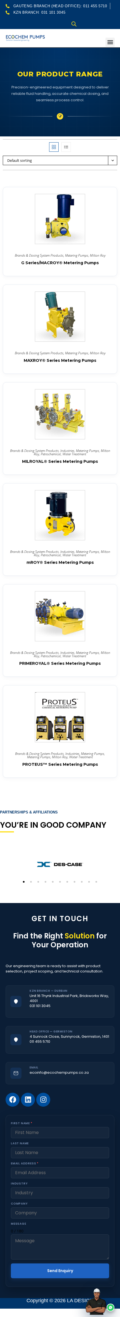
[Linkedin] (28, 1100)
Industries (67, 450)
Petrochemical (51, 454)
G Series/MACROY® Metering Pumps (60, 262)
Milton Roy (97, 255)
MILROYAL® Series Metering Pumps (60, 461)
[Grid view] (54, 147)
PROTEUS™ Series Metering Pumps (60, 764)
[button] (110, 42)
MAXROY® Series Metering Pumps (60, 360)
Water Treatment (74, 454)
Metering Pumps (76, 255)
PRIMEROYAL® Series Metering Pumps (60, 663)
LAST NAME (20, 1143)
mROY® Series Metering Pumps (60, 562)
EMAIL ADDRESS (25, 1163)
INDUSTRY (19, 1183)
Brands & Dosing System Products (39, 255)
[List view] (66, 147)
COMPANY (19, 1204)
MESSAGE (18, 1224)
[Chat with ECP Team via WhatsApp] (103, 1300)
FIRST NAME (21, 1123)
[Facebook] (13, 1100)
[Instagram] (43, 1100)
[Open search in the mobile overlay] (74, 23)
